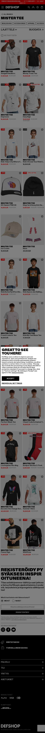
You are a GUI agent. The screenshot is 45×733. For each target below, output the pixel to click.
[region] (22, 366)
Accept (10, 378)
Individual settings (12, 383)
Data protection (17, 372)
